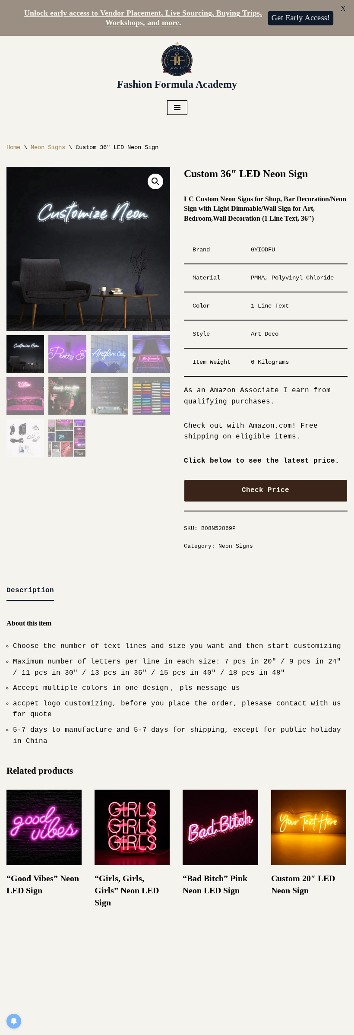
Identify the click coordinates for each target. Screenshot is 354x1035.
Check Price (265, 490)
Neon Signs (48, 147)
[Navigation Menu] (177, 107)
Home (13, 147)
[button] (155, 181)
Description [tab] (30, 590)
